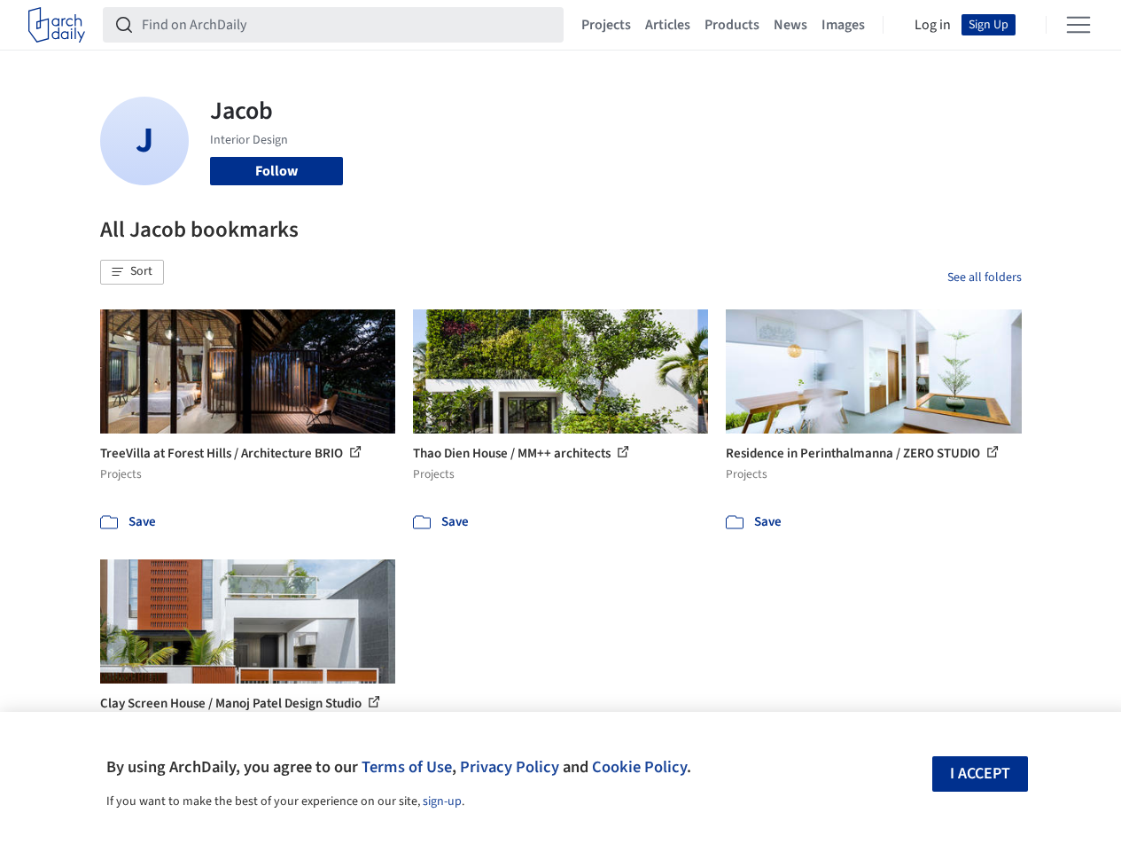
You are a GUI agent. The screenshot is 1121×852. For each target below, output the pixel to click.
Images (843, 25)
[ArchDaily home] (56, 25)
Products (732, 25)
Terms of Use (407, 766)
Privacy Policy (509, 766)
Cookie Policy (639, 766)
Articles (667, 25)
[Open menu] (1078, 25)
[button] (132, 272)
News (790, 25)
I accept (980, 773)
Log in (933, 25)
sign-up (442, 801)
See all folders (984, 277)
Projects (606, 25)
